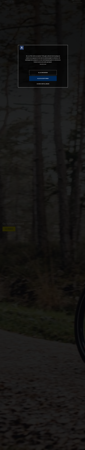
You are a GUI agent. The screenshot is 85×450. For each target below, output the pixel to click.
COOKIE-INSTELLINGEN (43, 83)
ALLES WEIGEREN (43, 72)
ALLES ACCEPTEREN (42, 78)
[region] (43, 66)
